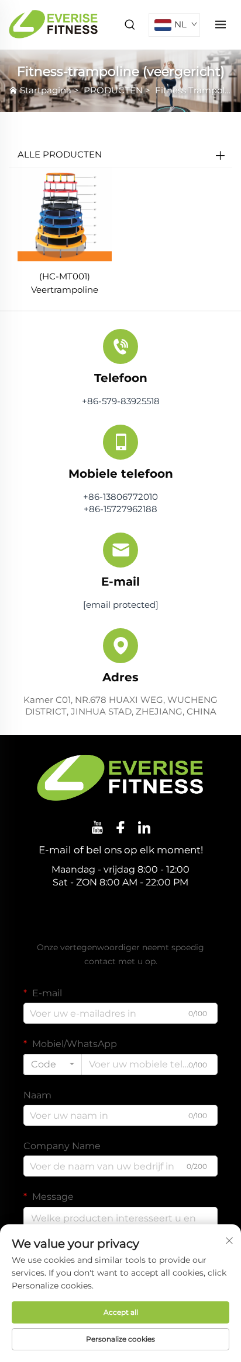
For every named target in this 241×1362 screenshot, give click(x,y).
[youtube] (97, 827)
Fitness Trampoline (196, 90)
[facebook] (120, 827)
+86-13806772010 (120, 496)
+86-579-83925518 (121, 401)
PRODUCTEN (113, 90)
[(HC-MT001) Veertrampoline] (65, 213)
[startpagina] (53, 24)
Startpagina (45, 90)
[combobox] (52, 1064)
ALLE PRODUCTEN (60, 154)
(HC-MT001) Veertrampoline (64, 283)
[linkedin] (144, 827)
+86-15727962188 (120, 508)
